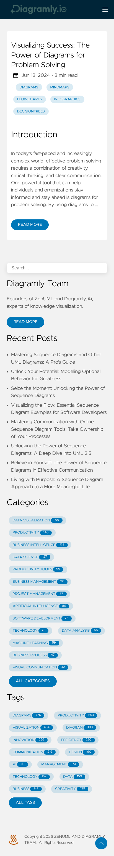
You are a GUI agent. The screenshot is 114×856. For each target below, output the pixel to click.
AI (19, 764)
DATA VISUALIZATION (36, 520)
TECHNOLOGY (29, 630)
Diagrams (29, 87)
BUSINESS (25, 789)
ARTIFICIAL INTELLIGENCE (39, 606)
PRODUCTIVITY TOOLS (36, 569)
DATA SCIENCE (30, 557)
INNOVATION (28, 740)
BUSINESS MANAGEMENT (38, 582)
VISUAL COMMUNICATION (39, 667)
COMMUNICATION (32, 752)
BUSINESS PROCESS (34, 655)
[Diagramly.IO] (50, 9)
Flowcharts (29, 99)
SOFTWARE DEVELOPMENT (40, 618)
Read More (30, 225)
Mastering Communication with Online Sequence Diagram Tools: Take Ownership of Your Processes (57, 429)
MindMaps (59, 87)
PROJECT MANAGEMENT (38, 594)
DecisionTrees (31, 111)
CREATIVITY (70, 789)
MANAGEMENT (58, 764)
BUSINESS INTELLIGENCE (38, 545)
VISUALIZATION (31, 727)
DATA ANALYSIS (80, 630)
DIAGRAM (79, 727)
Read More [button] (25, 322)
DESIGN (80, 752)
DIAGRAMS (27, 715)
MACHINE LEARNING (34, 643)
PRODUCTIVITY (31, 532)
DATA (72, 777)
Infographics (67, 99)
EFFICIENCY (76, 740)
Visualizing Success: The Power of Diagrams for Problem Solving (50, 55)
